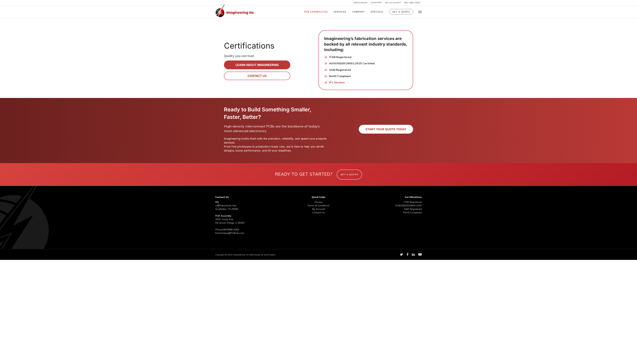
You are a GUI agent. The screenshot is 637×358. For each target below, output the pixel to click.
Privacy (319, 202)
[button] (420, 11)
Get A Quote (349, 174)
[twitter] (401, 254)
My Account (318, 209)
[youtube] (420, 254)
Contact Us (318, 212)
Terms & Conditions (318, 205)
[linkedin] (413, 254)
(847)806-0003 (231, 229)
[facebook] (407, 254)
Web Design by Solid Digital (262, 254)
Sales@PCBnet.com (233, 233)
